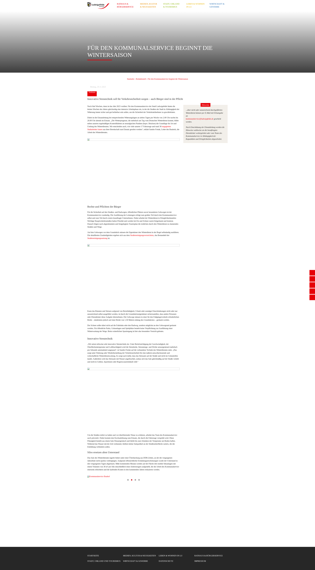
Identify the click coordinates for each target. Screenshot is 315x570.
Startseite (130, 79)
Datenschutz (166, 561)
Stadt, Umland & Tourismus (171, 5)
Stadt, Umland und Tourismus (103, 561)
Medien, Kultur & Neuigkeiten (148, 5)
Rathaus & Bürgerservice (125, 5)
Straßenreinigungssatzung (97, 238)
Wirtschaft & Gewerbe (216, 5)
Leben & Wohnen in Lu (195, 5)
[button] (91, 476)
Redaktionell (141, 79)
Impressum (200, 561)
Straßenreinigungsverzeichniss (142, 235)
